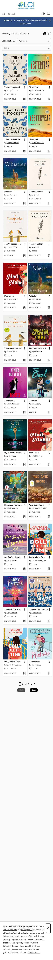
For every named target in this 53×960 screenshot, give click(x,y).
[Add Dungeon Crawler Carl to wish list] (49, 360)
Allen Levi (35, 195)
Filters (6, 48)
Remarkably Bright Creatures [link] (13, 505)
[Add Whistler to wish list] (24, 203)
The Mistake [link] (34, 662)
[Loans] (43, 14)
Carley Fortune (12, 561)
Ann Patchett (11, 195)
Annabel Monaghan (39, 561)
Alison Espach (37, 613)
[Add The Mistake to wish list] (49, 673)
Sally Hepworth (12, 299)
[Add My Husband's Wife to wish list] (24, 464)
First (21, 690)
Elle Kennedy (36, 404)
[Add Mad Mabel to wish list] (24, 308)
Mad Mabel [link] (9, 296)
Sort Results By (8, 41)
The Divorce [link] (9, 401)
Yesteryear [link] (33, 87)
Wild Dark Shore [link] (36, 505)
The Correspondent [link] (12, 244)
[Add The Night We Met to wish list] (24, 621)
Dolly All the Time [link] (37, 557)
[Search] (3, 14)
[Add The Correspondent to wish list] (24, 255)
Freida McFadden (13, 404)
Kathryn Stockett (13, 91)
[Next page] (34, 684)
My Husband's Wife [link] (12, 453)
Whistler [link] (8, 192)
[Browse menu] (48, 14)
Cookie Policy (34, 952)
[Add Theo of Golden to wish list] (49, 203)
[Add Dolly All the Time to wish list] (49, 569)
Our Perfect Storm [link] (12, 557)
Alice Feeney (11, 456)
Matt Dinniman (37, 352)
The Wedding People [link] (38, 609)
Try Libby (8, 20)
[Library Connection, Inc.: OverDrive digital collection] (26, 5)
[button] (44, 34)
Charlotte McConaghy (39, 508)
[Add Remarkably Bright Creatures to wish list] (24, 517)
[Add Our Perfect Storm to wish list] (24, 569)
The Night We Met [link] (12, 609)
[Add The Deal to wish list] (49, 412)
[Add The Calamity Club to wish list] (24, 99)
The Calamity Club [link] (12, 87)
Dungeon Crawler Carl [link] (38, 348)
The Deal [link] (33, 401)
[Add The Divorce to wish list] (24, 412)
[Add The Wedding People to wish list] (49, 621)
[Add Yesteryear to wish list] (49, 99)
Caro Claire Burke (38, 91)
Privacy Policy (27, 929)
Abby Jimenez (12, 613)
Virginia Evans (12, 247)
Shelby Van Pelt (12, 508)
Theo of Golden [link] (36, 192)
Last (34, 690)
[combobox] (21, 14)
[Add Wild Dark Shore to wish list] (49, 517)
